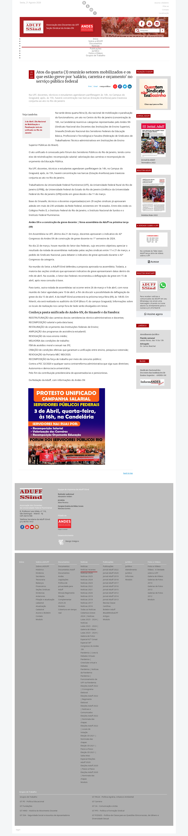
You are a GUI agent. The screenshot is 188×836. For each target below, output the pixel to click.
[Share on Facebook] (120, 86)
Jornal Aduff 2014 (111, 596)
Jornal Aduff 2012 (111, 593)
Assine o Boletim (43, 612)
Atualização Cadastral (41, 608)
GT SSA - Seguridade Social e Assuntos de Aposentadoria (45, 815)
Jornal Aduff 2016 (111, 586)
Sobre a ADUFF (42, 562)
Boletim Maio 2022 (149, 215)
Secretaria (40, 576)
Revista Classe (109, 602)
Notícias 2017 (87, 602)
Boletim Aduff (109, 609)
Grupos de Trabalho (28, 792)
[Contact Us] (32, 527)
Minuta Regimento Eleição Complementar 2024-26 (66, 598)
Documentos (63, 562)
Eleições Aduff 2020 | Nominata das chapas (89, 775)
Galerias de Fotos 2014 (155, 581)
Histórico (40, 569)
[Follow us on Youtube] (149, 24)
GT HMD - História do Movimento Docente (38, 810)
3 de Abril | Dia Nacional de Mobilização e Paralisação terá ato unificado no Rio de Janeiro (35, 127)
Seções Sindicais (43, 589)
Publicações (108, 562)
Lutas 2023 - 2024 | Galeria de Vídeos (89, 628)
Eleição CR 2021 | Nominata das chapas (88, 739)
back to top (128, 473)
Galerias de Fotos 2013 (155, 588)
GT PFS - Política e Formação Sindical (108, 810)
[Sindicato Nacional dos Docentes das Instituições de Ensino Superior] (64, 523)
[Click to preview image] (66, 426)
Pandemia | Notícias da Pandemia (89, 671)
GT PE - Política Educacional (32, 801)
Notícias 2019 (87, 596)
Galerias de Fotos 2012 (155, 594)
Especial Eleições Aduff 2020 (88, 760)
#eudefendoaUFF (110, 612)
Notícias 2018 (87, 599)
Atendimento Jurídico (131, 571)
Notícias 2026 (87, 573)
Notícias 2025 (87, 576)
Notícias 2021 (87, 589)
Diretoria (40, 573)
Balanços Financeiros (41, 584)
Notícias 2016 (87, 606)
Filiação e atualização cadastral (45, 601)
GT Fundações (26, 806)
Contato (39, 616)
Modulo (39, 619)
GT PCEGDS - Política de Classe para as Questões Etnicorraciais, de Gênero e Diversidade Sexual (125, 817)
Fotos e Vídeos (154, 562)
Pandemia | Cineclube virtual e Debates (89, 662)
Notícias (84, 562)
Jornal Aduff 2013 (111, 599)
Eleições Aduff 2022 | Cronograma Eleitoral (89, 689)
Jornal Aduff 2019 (111, 576)
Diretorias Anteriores (40, 594)
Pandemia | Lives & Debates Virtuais (89, 654)
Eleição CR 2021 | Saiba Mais (88, 754)
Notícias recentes (88, 569)
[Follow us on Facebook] (142, 24)
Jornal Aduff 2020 (111, 573)
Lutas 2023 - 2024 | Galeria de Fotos (89, 634)
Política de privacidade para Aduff (65, 586)
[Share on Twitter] (125, 86)
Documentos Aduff (66, 569)
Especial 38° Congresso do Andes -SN (90, 646)
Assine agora (155, 314)
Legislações (63, 579)
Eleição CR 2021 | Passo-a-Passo (88, 747)
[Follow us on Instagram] (157, 24)
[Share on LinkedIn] (130, 86)
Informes (129, 576)
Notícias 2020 (87, 593)
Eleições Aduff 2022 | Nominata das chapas (89, 719)
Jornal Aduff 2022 (111, 569)
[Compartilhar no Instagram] (115, 86)
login (18, 830)
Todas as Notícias (88, 609)
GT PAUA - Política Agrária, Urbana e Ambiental (113, 797)
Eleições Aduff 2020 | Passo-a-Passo (89, 767)
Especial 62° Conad (89, 639)
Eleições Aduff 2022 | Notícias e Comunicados (89, 709)
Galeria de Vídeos (155, 576)
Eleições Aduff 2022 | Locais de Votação (89, 729)
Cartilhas (107, 606)
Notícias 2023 (87, 583)
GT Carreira (97, 801)
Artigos (106, 616)
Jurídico (128, 562)
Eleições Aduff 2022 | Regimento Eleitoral (89, 699)
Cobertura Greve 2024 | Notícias (88, 614)
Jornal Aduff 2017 (111, 583)
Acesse (154, 261)
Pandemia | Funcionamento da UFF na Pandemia (89, 679)
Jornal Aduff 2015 (111, 589)
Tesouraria (40, 579)
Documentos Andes (63, 574)
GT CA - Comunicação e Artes (105, 806)
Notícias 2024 (87, 579)
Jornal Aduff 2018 (111, 579)
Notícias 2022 (87, 586)
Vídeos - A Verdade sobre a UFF (156, 571)
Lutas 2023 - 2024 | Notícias (89, 621)
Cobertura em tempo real (67, 611)
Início (21, 562)
